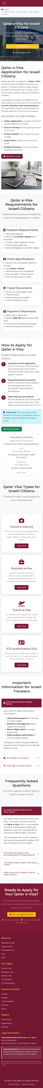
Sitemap (4, 1027)
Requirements (6, 947)
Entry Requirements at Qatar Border (19, 703)
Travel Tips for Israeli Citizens (19, 766)
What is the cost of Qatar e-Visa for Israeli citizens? (19, 873)
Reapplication (6, 1023)
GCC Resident (6, 979)
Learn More (21, 546)
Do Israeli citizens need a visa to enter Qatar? (18, 811)
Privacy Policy (14, 1084)
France (4, 1009)
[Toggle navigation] (4, 3)
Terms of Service (28, 1084)
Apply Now (23, 46)
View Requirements (23, 53)
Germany (4, 1005)
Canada (4, 994)
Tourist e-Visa (6, 968)
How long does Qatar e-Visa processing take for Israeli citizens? (19, 854)
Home (6, 9)
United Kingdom (7, 1001)
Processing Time (7, 950)
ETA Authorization (8, 983)
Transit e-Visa (6, 976)
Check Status (6, 1020)
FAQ (3, 958)
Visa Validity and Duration (17, 758)
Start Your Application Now (23, 914)
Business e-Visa (7, 972)
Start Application (13, 429)
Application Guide (13, 156)
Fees (3, 954)
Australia (4, 998)
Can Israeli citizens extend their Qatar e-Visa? (20, 864)
